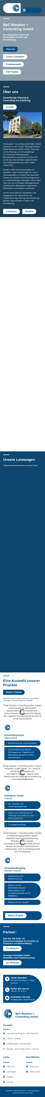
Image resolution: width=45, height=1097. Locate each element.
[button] (24, 10)
